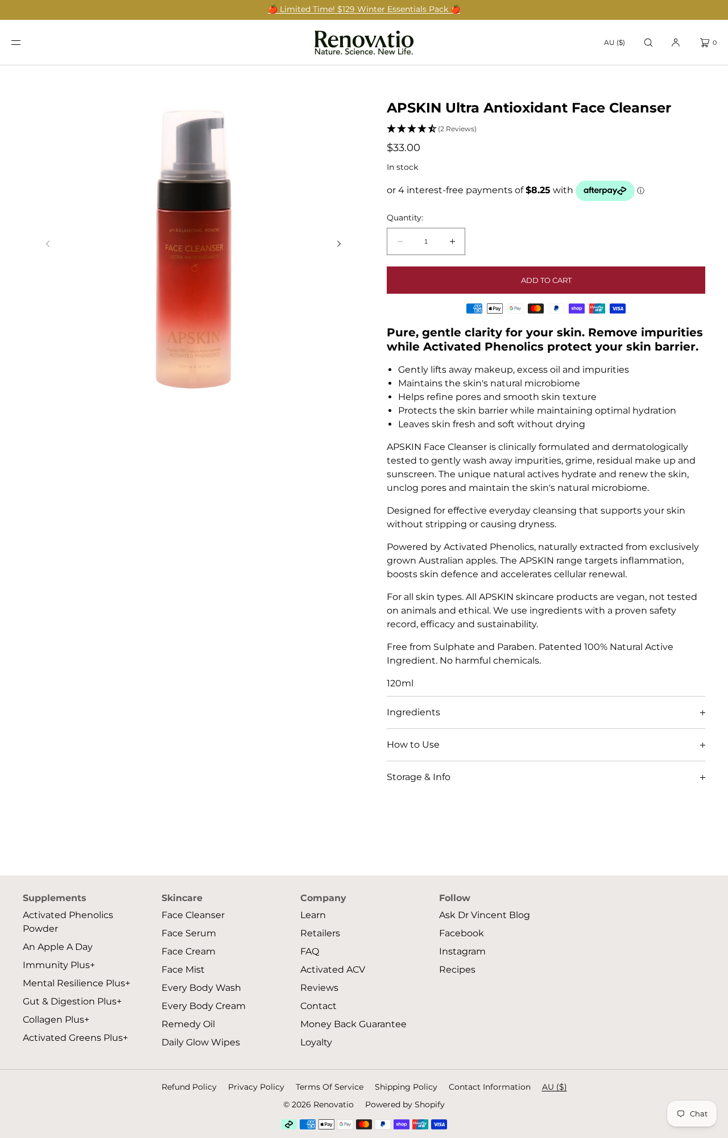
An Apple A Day (58, 946)
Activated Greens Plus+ (75, 1037)
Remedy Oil (188, 1024)
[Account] (675, 42)
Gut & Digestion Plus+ (72, 1001)
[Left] (47, 243)
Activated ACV (332, 969)
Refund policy (189, 1087)
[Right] (339, 243)
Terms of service (329, 1087)
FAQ (309, 951)
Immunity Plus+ (59, 965)
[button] (648, 42)
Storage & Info (418, 777)
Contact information (490, 1087)
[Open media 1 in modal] (193, 247)
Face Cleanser (193, 915)
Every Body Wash (201, 987)
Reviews (319, 987)
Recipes (457, 969)
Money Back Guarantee (353, 1024)
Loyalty (316, 1042)
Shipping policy (406, 1087)
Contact (318, 1006)
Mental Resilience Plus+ (76, 983)
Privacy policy (256, 1087)
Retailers (320, 933)
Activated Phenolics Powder (68, 922)
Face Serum (189, 933)
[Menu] (25, 42)
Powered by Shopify (405, 1104)
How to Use (413, 744)
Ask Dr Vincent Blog (484, 915)
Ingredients (413, 712)
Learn (313, 915)
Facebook (461, 933)
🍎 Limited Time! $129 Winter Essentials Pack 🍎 (364, 9)
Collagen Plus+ (56, 1019)
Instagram (462, 951)
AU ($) (614, 42)
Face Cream (189, 951)
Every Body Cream (204, 1006)
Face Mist (183, 969)
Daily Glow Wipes (201, 1042)
